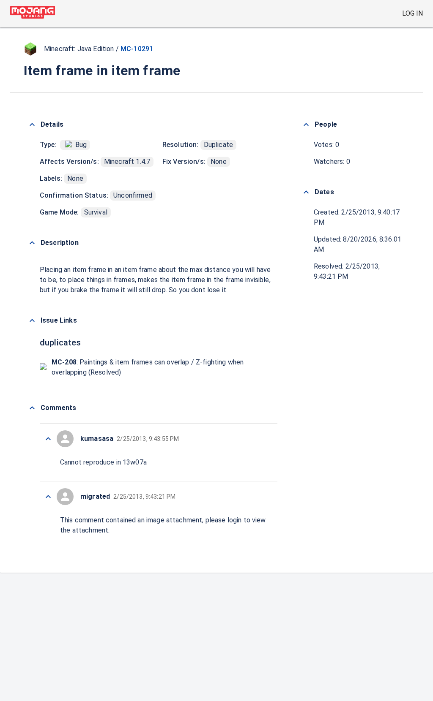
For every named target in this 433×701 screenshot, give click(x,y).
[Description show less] (32, 242)
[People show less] (306, 124)
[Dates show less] (306, 192)
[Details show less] (32, 124)
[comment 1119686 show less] (48, 496)
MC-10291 (137, 49)
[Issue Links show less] (32, 320)
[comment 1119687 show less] (48, 438)
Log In (412, 13)
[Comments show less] (32, 407)
